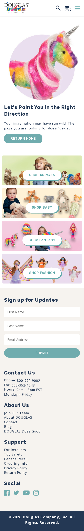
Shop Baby (42, 207)
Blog (8, 426)
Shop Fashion (42, 273)
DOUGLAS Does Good (22, 431)
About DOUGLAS (18, 417)
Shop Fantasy (42, 240)
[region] (42, 497)
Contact (10, 422)
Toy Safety (13, 454)
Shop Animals (42, 175)
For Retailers (15, 450)
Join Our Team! (17, 413)
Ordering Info (16, 463)
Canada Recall (16, 459)
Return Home (23, 138)
